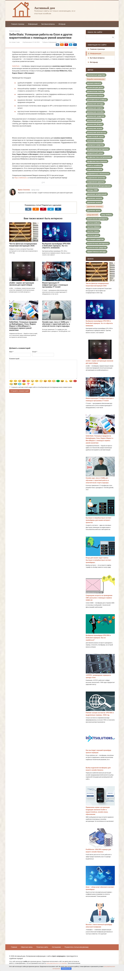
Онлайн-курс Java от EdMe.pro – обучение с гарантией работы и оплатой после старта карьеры (56, 324)
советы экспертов (94, 169)
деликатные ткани (95, 95)
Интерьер (62, 24)
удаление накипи (94, 198)
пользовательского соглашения (56, 963)
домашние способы (95, 112)
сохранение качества (96, 178)
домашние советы (95, 108)
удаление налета (94, 202)
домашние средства (95, 116)
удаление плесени (94, 206)
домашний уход (94, 120)
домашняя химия (94, 128)
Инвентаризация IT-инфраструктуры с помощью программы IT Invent (55, 285)
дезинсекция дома (95, 87)
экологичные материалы (98, 243)
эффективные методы (96, 252)
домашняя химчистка (96, 132)
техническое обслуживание (99, 186)
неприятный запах (95, 153)
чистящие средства (95, 239)
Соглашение (56, 947)
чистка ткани (93, 231)
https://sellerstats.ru (21, 178)
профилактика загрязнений (99, 157)
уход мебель (106, 215)
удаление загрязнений (97, 194)
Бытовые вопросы (48, 24)
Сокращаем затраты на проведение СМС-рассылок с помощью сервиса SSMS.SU (99, 598)
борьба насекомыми (96, 79)
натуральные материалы (98, 149)
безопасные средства (96, 75)
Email (34, 352)
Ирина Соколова (24, 190)
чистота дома (93, 235)
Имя (11, 352)
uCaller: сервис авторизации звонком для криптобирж (21, 284)
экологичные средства (96, 247)
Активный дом (44, 8)
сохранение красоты (96, 182)
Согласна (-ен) (66, 968)
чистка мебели (93, 223)
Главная (14, 947)
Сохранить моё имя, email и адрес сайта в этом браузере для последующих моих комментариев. (41, 387)
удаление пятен (93, 210)
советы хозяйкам (94, 165)
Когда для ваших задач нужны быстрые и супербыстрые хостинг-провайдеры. (99, 560)
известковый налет (95, 137)
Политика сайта (42, 947)
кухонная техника (94, 141)
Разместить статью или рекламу (77, 947)
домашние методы (95, 104)
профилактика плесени (97, 161)
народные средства (95, 145)
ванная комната (94, 83)
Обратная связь (27, 947)
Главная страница (17, 24)
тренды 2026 (92, 190)
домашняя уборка (94, 124)
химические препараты (97, 219)
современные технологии (98, 174)
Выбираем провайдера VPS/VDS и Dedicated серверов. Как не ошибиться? (98, 637)
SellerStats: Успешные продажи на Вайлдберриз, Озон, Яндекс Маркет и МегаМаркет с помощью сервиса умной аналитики (23, 326)
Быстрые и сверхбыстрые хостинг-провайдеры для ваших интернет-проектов (99, 520)
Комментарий (14, 359)
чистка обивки (93, 227)
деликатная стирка (95, 91)
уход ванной (92, 215)
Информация (33, 24)
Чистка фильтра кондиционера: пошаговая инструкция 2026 (23, 245)
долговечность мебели (97, 100)
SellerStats (15, 66)
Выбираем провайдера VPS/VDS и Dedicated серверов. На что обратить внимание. (56, 246)
